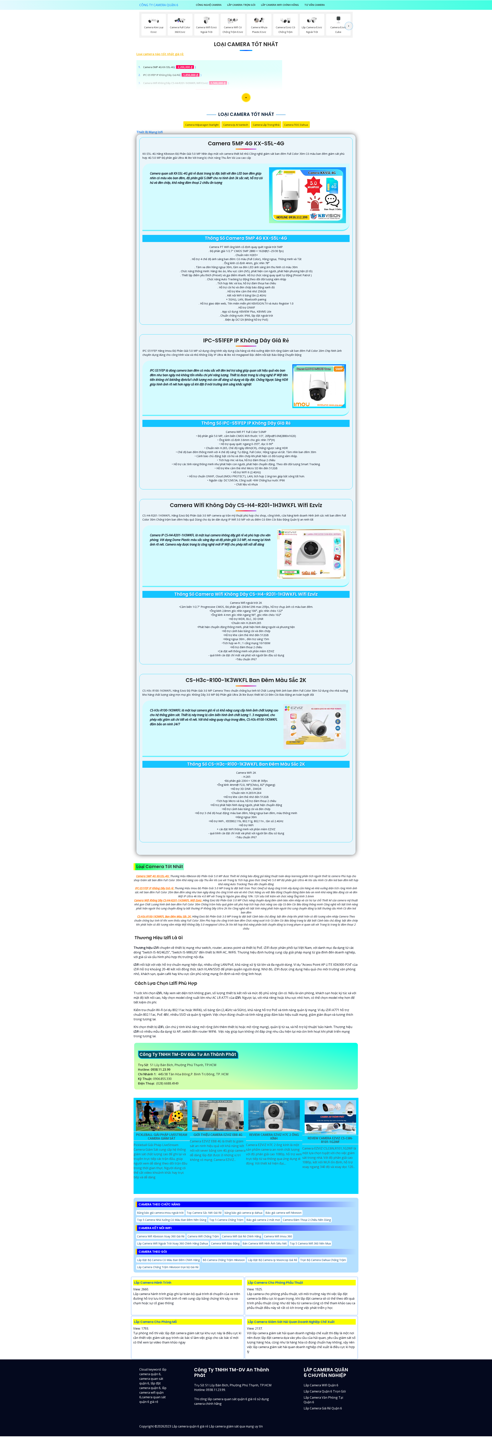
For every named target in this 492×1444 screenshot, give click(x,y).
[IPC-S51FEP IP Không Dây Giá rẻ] (319, 386)
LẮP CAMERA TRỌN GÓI (241, 5)
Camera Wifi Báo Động (225, 1243)
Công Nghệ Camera (209, 5)
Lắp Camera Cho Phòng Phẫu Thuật (275, 1282)
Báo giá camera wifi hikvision (283, 1212)
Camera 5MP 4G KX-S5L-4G (158, 67)
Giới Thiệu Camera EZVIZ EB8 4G (218, 1135)
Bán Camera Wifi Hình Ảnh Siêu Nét (265, 1243)
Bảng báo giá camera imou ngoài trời (160, 1212)
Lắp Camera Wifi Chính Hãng (280, 5)
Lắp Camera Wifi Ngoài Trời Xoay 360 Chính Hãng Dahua (172, 1243)
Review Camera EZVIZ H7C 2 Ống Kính (274, 1136)
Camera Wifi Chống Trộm (203, 1236)
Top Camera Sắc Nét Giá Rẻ (204, 1212)
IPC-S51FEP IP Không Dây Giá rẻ (161, 75)
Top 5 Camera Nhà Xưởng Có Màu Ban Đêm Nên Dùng (171, 1220)
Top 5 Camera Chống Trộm (226, 1220)
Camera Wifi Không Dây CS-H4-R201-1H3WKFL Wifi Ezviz (175, 83)
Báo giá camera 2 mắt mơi (263, 1220)
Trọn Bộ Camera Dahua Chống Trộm (323, 1260)
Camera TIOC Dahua (296, 124)
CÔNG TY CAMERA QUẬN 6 (158, 5)
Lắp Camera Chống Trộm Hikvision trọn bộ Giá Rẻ (168, 1267)
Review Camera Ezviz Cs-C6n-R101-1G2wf (330, 1140)
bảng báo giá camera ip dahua (243, 1212)
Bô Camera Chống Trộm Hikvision (224, 1260)
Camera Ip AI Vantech (235, 124)
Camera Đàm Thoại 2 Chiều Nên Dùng (307, 1220)
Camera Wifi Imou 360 (278, 1236)
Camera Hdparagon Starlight (202, 124)
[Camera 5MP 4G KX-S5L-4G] (307, 195)
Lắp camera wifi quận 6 (321, 1385)
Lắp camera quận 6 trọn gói (325, 1391)
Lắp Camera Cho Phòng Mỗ (155, 1322)
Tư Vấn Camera (314, 5)
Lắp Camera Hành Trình (152, 1282)
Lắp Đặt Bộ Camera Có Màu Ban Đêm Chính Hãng (168, 1260)
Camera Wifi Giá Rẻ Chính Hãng (241, 1236)
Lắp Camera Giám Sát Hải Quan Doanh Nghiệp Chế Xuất (291, 1322)
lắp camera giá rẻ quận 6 (323, 1408)
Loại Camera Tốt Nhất (246, 44)
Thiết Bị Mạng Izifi (149, 132)
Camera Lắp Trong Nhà (266, 124)
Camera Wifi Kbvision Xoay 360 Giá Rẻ (160, 1236)
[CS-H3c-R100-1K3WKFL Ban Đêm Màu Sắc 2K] (314, 726)
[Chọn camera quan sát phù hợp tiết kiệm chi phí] (348, 26)
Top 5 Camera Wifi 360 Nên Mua (310, 1243)
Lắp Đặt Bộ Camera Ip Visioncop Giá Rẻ (272, 1260)
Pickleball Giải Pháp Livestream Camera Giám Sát (161, 1136)
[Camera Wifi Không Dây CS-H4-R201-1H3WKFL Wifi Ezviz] (311, 554)
